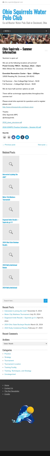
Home (6, 385)
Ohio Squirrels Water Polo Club (24, 14)
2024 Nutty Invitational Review (10, 266)
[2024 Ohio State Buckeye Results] (25, 232)
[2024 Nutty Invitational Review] (25, 255)
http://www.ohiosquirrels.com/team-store (18, 107)
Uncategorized (10, 374)
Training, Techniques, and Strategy (17, 371)
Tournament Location (12, 364)
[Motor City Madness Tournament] (25, 187)
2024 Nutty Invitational (10, 287)
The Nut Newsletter (11, 391)
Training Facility (10, 367)
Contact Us (8, 388)
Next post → (42, 145)
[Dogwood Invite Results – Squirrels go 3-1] (25, 209)
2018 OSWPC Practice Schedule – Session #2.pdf (22, 127)
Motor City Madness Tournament (9, 198)
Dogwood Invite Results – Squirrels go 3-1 (11, 220)
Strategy (7, 357)
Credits (7, 394)
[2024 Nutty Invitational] (25, 277)
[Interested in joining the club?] (25, 164)
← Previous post (9, 145)
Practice (7, 354)
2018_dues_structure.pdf (12, 122)
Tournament (9, 361)
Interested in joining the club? (10, 175)
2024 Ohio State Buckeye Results (11, 243)
